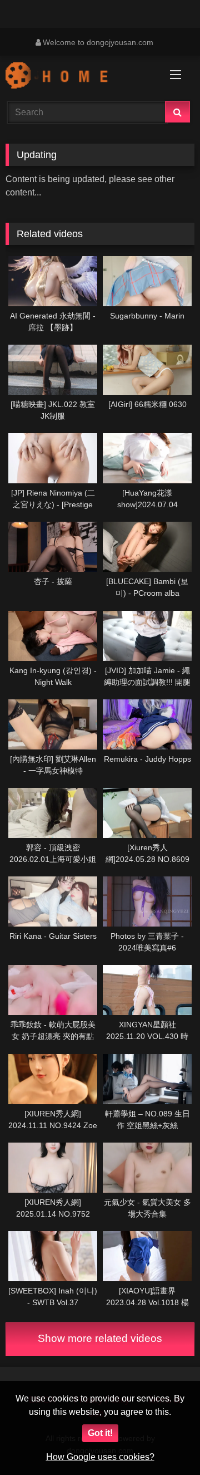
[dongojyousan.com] (82, 76)
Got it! (100, 1433)
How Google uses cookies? (100, 1457)
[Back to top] (165, 1442)
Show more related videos (100, 1338)
